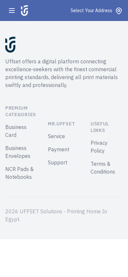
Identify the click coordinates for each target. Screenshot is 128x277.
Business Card (16, 131)
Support (57, 163)
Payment (58, 150)
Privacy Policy (99, 147)
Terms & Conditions (103, 168)
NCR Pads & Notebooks (19, 173)
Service (56, 136)
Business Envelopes (18, 152)
